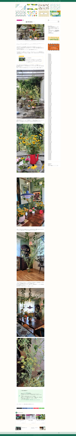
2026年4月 (49, 58)
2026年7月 (49, 55)
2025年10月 (50, 63)
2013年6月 (49, 155)
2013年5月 (49, 156)
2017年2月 (49, 122)
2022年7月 (49, 97)
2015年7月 (49, 135)
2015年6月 (49, 136)
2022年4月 (49, 99)
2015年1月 (49, 140)
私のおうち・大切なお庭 (19, 20)
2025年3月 (49, 69)
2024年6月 (49, 77)
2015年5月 (49, 137)
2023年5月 (49, 88)
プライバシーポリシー (49, 1)
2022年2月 (49, 101)
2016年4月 (49, 127)
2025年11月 (50, 62)
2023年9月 (49, 85)
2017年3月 (49, 121)
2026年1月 (49, 60)
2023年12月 (50, 82)
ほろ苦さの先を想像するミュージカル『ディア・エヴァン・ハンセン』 (53, 27)
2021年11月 (50, 104)
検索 (48, 20)
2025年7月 (49, 66)
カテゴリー (49, 164)
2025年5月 (49, 67)
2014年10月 (50, 142)
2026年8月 (49, 54)
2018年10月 (50, 111)
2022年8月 (49, 96)
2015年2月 (49, 139)
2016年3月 (49, 128)
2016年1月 (49, 130)
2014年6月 (49, 145)
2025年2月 (49, 70)
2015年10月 (50, 132)
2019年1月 (49, 110)
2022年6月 (49, 98)
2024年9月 (49, 74)
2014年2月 (49, 149)
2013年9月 (49, 153)
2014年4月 (49, 147)
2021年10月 (50, 105)
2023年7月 (49, 86)
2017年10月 (50, 118)
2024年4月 (49, 79)
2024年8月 (49, 75)
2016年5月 (49, 126)
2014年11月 (50, 141)
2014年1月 (49, 150)
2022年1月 (49, 102)
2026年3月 (49, 59)
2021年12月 (50, 103)
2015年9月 (49, 133)
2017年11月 (50, 117)
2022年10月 (50, 94)
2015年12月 (50, 131)
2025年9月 (49, 64)
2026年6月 (49, 56)
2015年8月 (49, 134)
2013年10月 (50, 152)
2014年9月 (49, 143)
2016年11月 (50, 124)
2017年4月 (49, 120)
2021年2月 (49, 106)
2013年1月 (49, 159)
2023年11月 (50, 83)
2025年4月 (49, 68)
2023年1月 (49, 92)
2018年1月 (49, 116)
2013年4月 (49, 157)
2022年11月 (50, 93)
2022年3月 (49, 100)
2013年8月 (49, 154)
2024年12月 (50, 72)
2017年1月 (49, 123)
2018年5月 (49, 113)
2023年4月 (49, 89)
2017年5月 (49, 119)
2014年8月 (49, 144)
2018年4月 (49, 114)
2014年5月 (49, 146)
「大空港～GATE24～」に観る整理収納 (53, 30)
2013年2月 (49, 158)
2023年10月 (50, 84)
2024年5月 (49, 78)
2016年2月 (49, 129)
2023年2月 (49, 91)
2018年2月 (49, 115)
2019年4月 (49, 108)
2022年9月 (49, 95)
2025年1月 (49, 71)
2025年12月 (50, 61)
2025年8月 (49, 65)
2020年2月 (49, 107)
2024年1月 (49, 81)
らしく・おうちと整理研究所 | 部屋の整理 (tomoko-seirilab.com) (30, 399)
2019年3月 (49, 109)
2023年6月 (49, 87)
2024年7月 (49, 76)
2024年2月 (49, 80)
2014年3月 (49, 148)
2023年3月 (49, 90)
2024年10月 (50, 73)
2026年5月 (49, 57)
